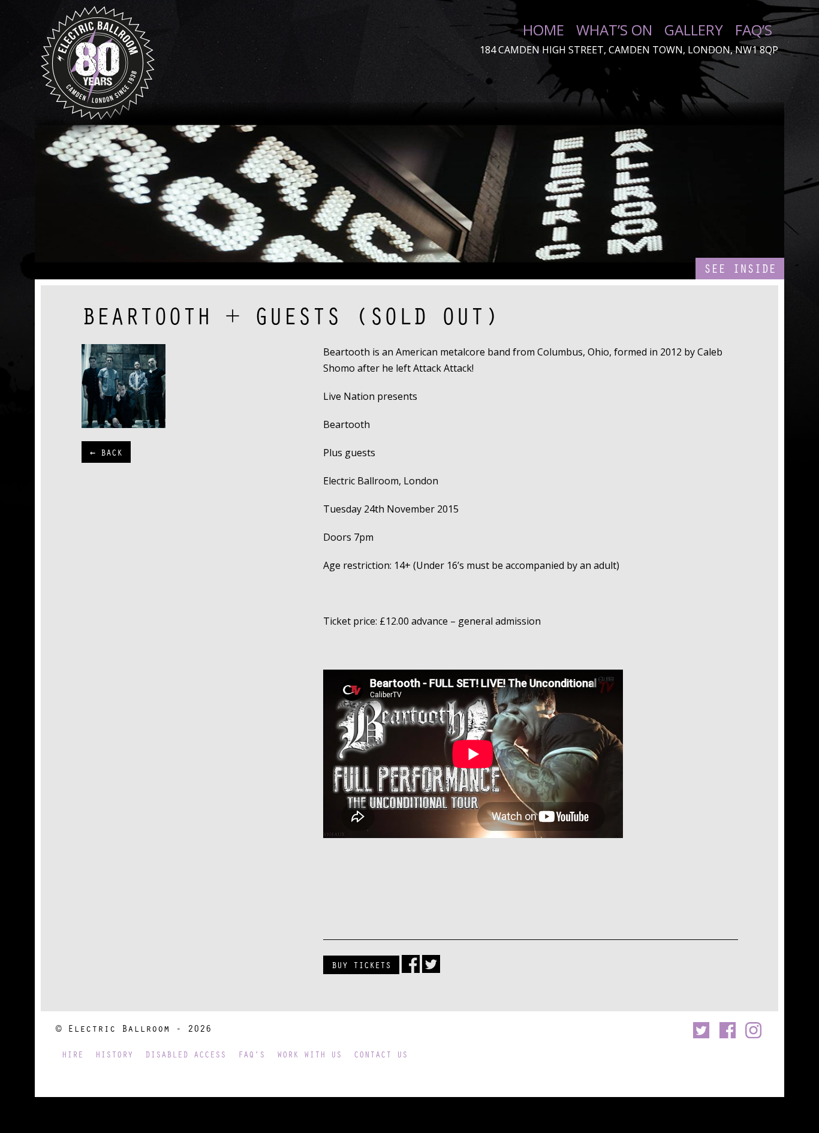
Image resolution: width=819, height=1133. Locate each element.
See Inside (740, 268)
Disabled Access (185, 1054)
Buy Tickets (361, 965)
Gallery (693, 30)
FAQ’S (753, 30)
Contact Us (381, 1054)
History (114, 1054)
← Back (106, 452)
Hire (72, 1054)
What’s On (614, 30)
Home (543, 30)
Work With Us (309, 1054)
